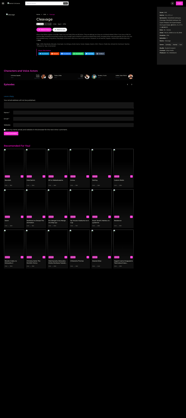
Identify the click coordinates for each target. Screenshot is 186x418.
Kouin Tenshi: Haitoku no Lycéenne (101, 221)
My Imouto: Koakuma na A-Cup (79, 221)
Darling (94, 180)
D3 (168, 52)
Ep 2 (59, 24)
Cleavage (52, 14)
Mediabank (173, 52)
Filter (65, 3)
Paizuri (101, 44)
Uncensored (52, 46)
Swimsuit (121, 44)
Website (7, 125)
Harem (92, 44)
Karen (7, 220)
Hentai (175, 44)
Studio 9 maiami (170, 48)
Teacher (126, 44)
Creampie (60, 44)
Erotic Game (76, 44)
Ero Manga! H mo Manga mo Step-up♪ (57, 221)
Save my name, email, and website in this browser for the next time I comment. (36, 130)
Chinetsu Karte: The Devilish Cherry (33, 262)
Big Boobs (47, 44)
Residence (117, 220)
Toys (46, 46)
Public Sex (107, 44)
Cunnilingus (67, 44)
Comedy (168, 44)
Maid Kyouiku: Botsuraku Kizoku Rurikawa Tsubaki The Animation (57, 262)
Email (6, 119)
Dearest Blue (96, 261)
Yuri (180, 44)
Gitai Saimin (31, 180)
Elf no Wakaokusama (55, 180)
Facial (82, 44)
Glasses (87, 44)
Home (38, 14)
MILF (96, 44)
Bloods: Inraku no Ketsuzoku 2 (11, 262)
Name (7, 112)
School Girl (114, 44)
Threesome (40, 46)
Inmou (72, 180)
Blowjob (53, 44)
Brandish (8, 180)
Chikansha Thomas (77, 261)
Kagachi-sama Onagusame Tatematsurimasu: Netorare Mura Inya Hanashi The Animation (123, 262)
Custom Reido (119, 180)
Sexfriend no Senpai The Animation (35, 221)
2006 (41, 44)
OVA (44, 14)
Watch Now (44, 30)
